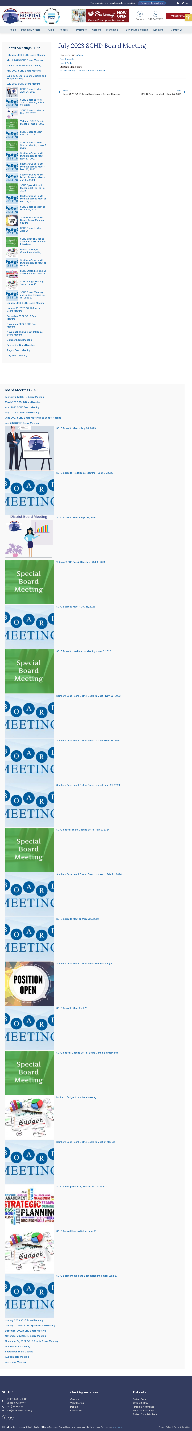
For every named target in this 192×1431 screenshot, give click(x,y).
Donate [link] (140, 19)
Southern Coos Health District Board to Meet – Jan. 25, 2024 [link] (32, 177)
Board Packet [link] (66, 63)
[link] (188, 17)
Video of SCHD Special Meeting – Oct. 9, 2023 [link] (32, 122)
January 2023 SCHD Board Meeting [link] (26, 303)
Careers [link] (96, 29)
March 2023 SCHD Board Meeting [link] (25, 60)
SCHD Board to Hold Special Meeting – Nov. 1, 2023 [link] (33, 145)
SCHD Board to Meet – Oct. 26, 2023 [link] (32, 133)
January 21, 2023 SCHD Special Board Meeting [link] (23, 309)
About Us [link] (158, 29)
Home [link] (13, 29)
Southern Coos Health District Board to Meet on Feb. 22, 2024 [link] (33, 199)
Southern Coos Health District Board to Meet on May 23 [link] (33, 263)
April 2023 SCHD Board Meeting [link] (24, 65)
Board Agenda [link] (67, 59)
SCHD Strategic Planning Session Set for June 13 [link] (33, 272)
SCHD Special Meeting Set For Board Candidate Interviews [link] (33, 241)
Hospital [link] (64, 29)
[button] (186, 3)
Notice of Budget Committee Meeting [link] (30, 251)
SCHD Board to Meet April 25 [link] (31, 229)
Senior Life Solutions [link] (137, 29)
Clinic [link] (51, 29)
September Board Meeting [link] (21, 345)
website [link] (79, 55)
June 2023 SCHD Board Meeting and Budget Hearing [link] (26, 77)
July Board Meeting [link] (17, 355)
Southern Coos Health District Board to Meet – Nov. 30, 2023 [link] (32, 156)
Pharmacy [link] (81, 29)
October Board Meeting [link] (19, 339)
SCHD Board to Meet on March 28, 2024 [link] (32, 208)
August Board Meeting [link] (19, 350)
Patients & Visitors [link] (30, 29)
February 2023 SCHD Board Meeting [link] (26, 55)
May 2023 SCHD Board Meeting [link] (24, 70)
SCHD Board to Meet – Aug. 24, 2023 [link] (32, 90)
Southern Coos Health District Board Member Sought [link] (32, 220)
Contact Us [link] (176, 29)
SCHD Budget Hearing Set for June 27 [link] (32, 283)
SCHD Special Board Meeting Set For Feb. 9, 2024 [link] (32, 188)
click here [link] (117, 1427)
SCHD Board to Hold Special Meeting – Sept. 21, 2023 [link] (32, 102)
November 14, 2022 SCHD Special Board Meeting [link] (25, 333)
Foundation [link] (112, 29)
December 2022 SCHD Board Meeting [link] (22, 317)
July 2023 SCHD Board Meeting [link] (23, 83)
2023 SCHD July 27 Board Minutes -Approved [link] (82, 70)
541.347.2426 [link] (155, 19)
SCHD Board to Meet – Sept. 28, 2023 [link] (32, 111)
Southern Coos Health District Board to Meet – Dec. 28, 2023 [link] (32, 166)
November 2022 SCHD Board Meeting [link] (22, 325)
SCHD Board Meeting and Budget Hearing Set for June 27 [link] (32, 295)
